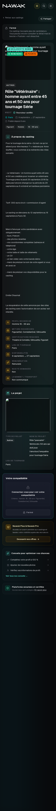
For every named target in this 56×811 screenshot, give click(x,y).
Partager (47, 19)
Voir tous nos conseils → (17, 576)
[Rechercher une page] (44, 6)
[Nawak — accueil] (13, 6)
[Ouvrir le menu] (51, 6)
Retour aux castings (14, 17)
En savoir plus (40, 590)
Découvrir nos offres (26, 539)
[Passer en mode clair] (37, 6)
